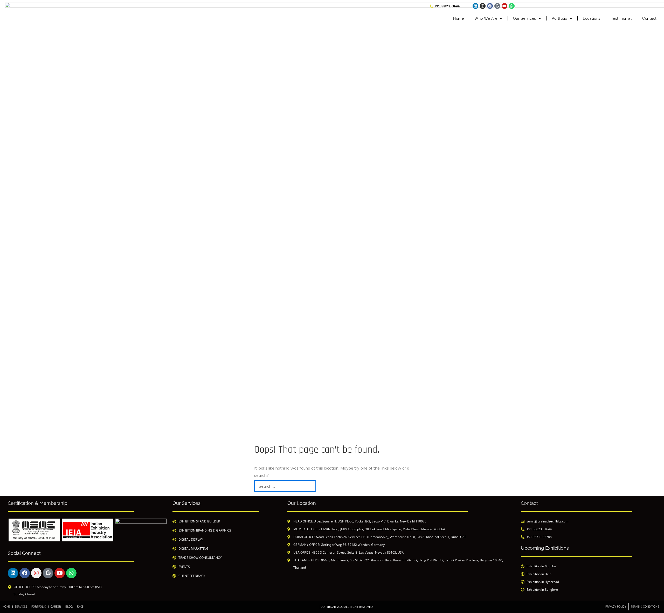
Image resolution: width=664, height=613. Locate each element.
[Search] (404, 486)
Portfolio (559, 18)
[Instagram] (482, 6)
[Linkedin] (475, 6)
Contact (649, 18)
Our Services (524, 18)
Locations (591, 18)
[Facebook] (490, 6)
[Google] (497, 6)
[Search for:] (285, 486)
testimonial (621, 18)
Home (458, 18)
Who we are (485, 18)
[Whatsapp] (511, 6)
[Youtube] (504, 6)
